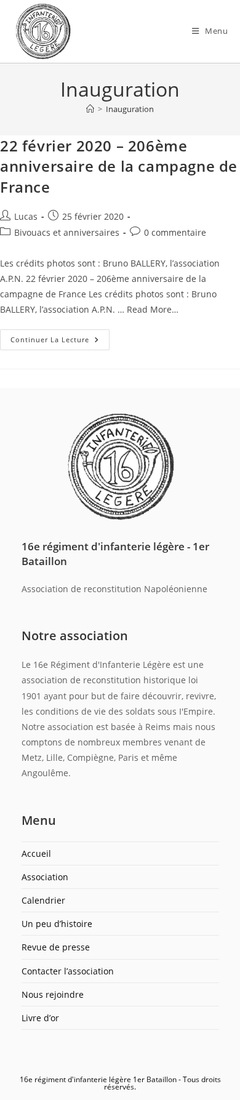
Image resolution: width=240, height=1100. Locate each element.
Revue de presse (56, 947)
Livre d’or (40, 1018)
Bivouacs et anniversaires (66, 232)
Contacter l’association (68, 971)
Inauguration (130, 108)
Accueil (36, 853)
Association (45, 877)
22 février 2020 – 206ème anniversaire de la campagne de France (119, 166)
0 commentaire (175, 232)
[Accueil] (90, 108)
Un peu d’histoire (57, 923)
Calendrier (43, 900)
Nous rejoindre (53, 994)
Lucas (26, 216)
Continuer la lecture (60, 336)
